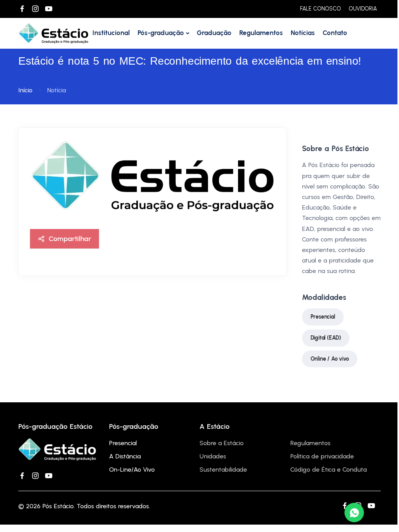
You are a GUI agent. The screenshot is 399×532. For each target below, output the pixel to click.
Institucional (111, 33)
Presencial (323, 317)
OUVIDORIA (363, 8)
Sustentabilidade (223, 469)
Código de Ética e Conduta (328, 469)
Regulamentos (261, 33)
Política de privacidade (322, 456)
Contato (335, 33)
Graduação (214, 33)
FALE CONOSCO (320, 8)
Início (25, 90)
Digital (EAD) (326, 338)
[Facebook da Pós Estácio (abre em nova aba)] (22, 9)
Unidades (213, 456)
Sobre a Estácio (222, 443)
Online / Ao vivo (330, 359)
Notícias (303, 33)
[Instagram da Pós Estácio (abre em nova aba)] (35, 9)
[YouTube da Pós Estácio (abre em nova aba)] (49, 9)
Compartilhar (70, 238)
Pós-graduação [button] (161, 33)
